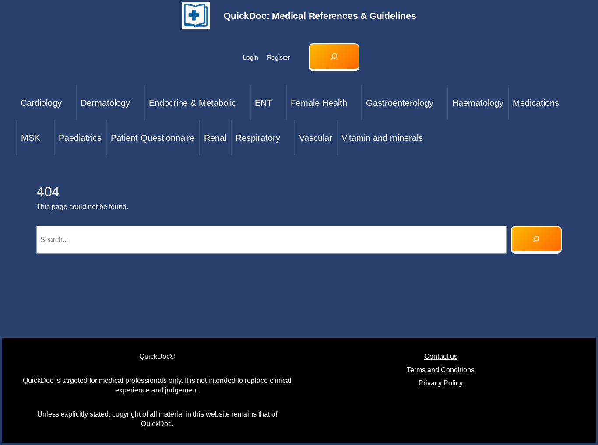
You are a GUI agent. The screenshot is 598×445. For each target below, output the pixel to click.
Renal (215, 138)
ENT (263, 103)
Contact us (440, 356)
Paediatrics (80, 138)
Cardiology (41, 103)
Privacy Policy (441, 383)
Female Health (319, 103)
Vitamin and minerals (382, 138)
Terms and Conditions (441, 370)
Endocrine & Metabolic (192, 103)
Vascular (315, 138)
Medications (536, 103)
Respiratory (258, 138)
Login (250, 57)
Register (278, 57)
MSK (30, 138)
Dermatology (105, 103)
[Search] (536, 240)
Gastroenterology (399, 103)
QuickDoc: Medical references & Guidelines (320, 16)
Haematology (477, 103)
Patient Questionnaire (153, 138)
